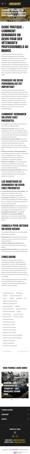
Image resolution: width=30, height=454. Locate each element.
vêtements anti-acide (8, 322)
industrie (17, 306)
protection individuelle (9, 311)
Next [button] (28, 385)
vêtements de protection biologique (12, 335)
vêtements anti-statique (9, 332)
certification (19, 293)
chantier (5, 295)
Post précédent (7, 351)
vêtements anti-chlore (9, 324)
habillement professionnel (10, 303)
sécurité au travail (18, 314)
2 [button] (13, 399)
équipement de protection (10, 301)
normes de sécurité (21, 309)
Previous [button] (1, 385)
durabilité (11, 298)
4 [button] (16, 399)
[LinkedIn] (15, 432)
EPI (25, 298)
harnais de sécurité (8, 306)
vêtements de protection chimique (12, 338)
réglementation (7, 314)
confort (5, 298)
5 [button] (17, 399)
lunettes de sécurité (8, 309)
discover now (15, 403)
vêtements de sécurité (9, 340)
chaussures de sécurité (15, 295)
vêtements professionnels (10, 345)
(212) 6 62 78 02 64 (19, 440)
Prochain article (22, 351)
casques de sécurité (8, 293)
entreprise (19, 298)
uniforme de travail (18, 316)
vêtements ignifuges (8, 343)
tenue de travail (7, 316)
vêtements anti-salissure (9, 330)
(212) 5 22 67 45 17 (20, 442)
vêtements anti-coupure (9, 327)
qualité (19, 311)
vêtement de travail (8, 319)
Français (19, 452)
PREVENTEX (15, 449)
